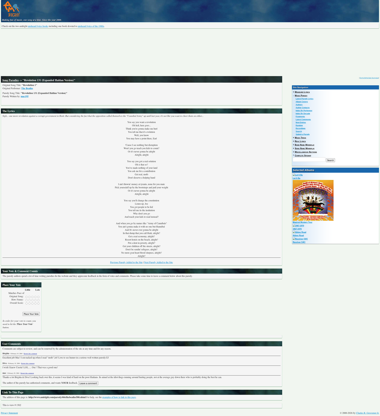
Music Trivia (300, 137)
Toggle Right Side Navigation (369, 78)
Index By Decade (303, 114)
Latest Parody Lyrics (304, 99)
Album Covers (302, 102)
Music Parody (301, 95)
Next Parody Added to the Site (158, 262)
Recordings (300, 128)
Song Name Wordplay (305, 148)
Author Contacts (303, 108)
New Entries (301, 123)
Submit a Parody (303, 134)
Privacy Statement (9, 412)
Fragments (300, 117)
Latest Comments (303, 120)
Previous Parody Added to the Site (126, 262)
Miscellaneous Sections (306, 152)
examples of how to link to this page (119, 397)
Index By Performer (304, 111)
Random (299, 125)
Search (299, 131)
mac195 (24, 96)
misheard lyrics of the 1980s (91, 26)
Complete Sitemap (303, 155)
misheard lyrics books (38, 26)
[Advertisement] (190, 52)
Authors (299, 105)
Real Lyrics (300, 141)
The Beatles (27, 88)
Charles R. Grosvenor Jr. (367, 412)
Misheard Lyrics (302, 92)
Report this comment (30, 354)
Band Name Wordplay (304, 145)
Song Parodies (10, 80)
